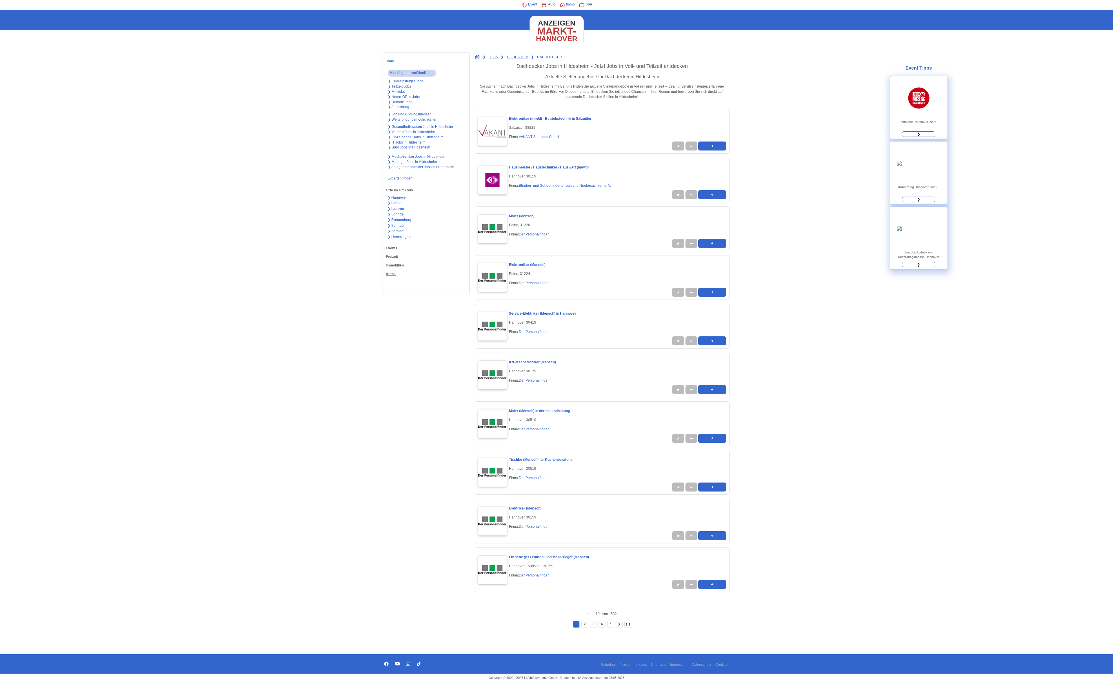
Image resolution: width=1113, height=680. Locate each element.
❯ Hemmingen (399, 237)
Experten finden (400, 178)
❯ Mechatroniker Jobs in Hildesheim (416, 157)
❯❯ (628, 624)
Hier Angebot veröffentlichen (412, 73)
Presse (624, 665)
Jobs (390, 61)
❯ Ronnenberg (399, 220)
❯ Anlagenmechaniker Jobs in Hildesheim (421, 167)
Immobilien (395, 265)
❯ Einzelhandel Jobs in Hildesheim (415, 137)
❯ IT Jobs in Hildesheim (406, 142)
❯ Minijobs (396, 92)
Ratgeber (608, 665)
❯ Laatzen (396, 209)
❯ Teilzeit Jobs (399, 86)
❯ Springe (396, 214)
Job (589, 4)
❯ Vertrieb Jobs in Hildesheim (411, 132)
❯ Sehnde (396, 226)
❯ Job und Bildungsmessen (410, 114)
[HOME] (477, 57)
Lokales (640, 665)
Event (532, 4)
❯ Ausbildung (398, 107)
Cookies (721, 665)
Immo (570, 4)
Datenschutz (701, 665)
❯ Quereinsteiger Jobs (405, 81)
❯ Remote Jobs (400, 102)
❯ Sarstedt (396, 231)
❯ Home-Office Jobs (404, 97)
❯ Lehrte (394, 203)
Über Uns (658, 665)
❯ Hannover (397, 197)
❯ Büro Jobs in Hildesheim (409, 147)
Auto (551, 4)
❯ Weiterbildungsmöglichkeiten (412, 119)
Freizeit (392, 257)
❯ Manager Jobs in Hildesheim (412, 162)
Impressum (679, 665)
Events (391, 248)
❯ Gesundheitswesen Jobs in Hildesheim (420, 127)
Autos (391, 274)
